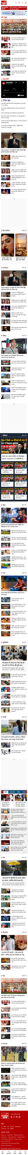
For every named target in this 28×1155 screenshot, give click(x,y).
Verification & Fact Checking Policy (10, 1143)
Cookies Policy (21, 1137)
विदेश (5, 1126)
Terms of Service (5, 1141)
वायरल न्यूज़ (3, 1129)
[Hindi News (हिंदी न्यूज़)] (4, 3)
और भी (24, 231)
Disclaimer (10, 1135)
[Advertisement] (14, 213)
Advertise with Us (19, 1135)
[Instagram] (17, 1117)
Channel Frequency (6, 1145)
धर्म (8, 1129)
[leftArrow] (2, 792)
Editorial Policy (12, 1137)
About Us (3, 1135)
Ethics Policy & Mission (7, 1139)
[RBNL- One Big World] (14, 13)
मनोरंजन (12, 1126)
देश (1, 1126)
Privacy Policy (18, 1139)
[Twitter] (14, 1117)
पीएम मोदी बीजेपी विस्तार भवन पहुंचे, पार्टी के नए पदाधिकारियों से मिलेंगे (17, 8)
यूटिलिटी (12, 1129)
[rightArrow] (26, 792)
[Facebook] (11, 1117)
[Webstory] (19, 3)
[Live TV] (16, 3)
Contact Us (4, 1137)
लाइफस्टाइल (17, 1126)
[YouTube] (19, 1117)
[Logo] (5, 1116)
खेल (8, 1126)
